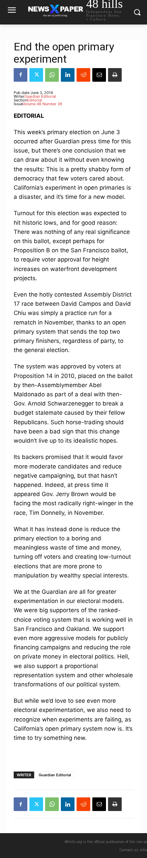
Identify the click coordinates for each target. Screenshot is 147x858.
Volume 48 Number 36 (42, 103)
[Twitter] (36, 75)
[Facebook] (20, 75)
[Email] (99, 75)
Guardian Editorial (40, 96)
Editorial (34, 100)
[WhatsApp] (52, 75)
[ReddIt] (83, 75)
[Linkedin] (68, 75)
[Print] (115, 75)
